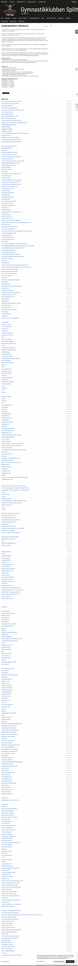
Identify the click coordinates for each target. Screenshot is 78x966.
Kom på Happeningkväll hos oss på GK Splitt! (10, 868)
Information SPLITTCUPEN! (7, 859)
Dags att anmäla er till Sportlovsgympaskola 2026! (11, 173)
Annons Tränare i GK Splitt (7, 653)
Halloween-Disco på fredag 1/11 (8, 290)
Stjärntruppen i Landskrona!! (7, 834)
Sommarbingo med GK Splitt (7, 335)
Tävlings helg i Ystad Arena (7, 447)
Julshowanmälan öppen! (6, 313)
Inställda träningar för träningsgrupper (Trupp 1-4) (11, 592)
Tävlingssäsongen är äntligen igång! (9, 836)
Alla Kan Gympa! (5, 171)
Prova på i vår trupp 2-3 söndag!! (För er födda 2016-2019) (13, 160)
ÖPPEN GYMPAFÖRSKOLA (7, 555)
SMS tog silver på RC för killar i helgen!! (9, 817)
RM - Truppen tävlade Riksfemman (8, 747)
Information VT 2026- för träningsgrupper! (10, 186)
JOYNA (3, 366)
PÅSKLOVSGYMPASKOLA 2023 (7, 422)
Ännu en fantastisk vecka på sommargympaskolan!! (11, 929)
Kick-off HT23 (4, 409)
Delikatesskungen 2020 (6, 551)
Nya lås (3, 651)
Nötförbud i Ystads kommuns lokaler (9, 917)
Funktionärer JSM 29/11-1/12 (7, 645)
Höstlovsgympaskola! (6, 558)
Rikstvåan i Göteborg (6, 615)
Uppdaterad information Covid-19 (8, 581)
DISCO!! (3, 386)
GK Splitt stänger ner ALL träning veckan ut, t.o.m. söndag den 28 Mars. (15, 490)
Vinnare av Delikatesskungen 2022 (8, 437)
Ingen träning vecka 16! (6, 696)
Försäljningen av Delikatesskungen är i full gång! (11, 303)
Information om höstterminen (7, 333)
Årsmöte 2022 (4, 456)
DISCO (3, 337)
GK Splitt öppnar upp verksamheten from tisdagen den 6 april (14, 485)
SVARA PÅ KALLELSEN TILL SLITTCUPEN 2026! (11, 137)
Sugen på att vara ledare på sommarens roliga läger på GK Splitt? (14, 122)
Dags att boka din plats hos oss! (8, 188)
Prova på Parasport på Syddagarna (8, 347)
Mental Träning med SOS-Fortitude (8, 296)
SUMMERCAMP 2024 (6, 352)
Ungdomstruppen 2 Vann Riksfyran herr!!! (10, 751)
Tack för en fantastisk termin (7, 377)
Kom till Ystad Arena (5, 655)
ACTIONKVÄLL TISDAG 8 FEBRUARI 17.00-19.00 (11, 458)
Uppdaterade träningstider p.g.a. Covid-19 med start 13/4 (13, 589)
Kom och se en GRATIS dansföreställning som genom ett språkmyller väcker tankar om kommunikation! (22, 914)
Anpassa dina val (40, 961)
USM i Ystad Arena (5, 770)
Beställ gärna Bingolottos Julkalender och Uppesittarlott (13, 443)
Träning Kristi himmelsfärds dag (8, 577)
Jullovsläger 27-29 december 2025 (8, 205)
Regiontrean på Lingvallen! (7, 687)
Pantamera (4, 553)
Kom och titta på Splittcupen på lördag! (9, 107)
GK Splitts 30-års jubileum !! (7, 925)
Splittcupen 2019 (5, 672)
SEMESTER (4, 475)
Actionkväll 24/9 (5, 316)
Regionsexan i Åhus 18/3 (6, 787)
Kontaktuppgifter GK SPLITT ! (7, 838)
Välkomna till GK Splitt (6, 719)
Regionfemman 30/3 (5, 700)
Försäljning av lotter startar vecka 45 (9, 294)
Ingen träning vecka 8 (6, 706)
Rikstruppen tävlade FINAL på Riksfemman (10, 674)
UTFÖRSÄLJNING (5, 322)
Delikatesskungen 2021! (6, 473)
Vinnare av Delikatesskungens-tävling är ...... (10, 808)
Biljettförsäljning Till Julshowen (8, 381)
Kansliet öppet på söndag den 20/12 (9, 522)
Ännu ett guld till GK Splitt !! (7, 855)
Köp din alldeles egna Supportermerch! (9, 146)
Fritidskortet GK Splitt (6, 190)
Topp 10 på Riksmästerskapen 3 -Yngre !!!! (10, 938)
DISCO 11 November (5, 439)
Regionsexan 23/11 (5, 621)
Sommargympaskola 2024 (7, 354)
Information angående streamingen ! (9, 825)
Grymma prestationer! (6, 224)
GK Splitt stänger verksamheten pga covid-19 (10, 594)
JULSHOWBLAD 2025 (6, 194)
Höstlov (3, 390)
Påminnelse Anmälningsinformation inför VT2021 (11, 519)
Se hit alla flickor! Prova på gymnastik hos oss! (11, 182)
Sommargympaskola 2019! (7, 691)
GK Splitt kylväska (5, 572)
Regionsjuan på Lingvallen (7, 685)
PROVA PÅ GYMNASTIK (6, 566)
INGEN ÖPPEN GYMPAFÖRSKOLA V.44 (9, 543)
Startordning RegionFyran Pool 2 (8, 237)
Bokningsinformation (6, 415)
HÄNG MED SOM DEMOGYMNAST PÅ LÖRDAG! (11, 163)
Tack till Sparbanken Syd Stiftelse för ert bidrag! (11, 254)
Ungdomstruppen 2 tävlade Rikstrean (9, 728)
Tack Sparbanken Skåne (6, 360)
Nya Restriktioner (5, 468)
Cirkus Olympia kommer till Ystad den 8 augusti (11, 842)
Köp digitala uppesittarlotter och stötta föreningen (11, 434)
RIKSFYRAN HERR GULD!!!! (7, 679)
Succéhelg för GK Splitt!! (6, 874)
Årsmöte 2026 (4, 150)
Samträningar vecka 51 (6, 199)
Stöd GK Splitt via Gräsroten (7, 579)
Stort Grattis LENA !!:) (6, 870)
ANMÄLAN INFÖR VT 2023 (7, 432)
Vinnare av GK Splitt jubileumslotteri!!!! (9, 891)
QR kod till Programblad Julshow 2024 (9, 273)
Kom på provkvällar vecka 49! (7, 203)
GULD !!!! (3, 857)
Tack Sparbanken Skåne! (6, 307)
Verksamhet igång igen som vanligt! (8, 165)
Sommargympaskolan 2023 (7, 413)
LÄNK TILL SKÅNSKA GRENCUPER (8, 951)
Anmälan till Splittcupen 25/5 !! (7, 866)
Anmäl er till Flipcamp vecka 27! (8, 114)
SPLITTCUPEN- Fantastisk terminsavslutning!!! (11, 936)
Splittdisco (4, 708)
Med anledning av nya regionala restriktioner (10, 536)
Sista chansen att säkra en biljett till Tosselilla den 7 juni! (13, 110)
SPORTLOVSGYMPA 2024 (6, 373)
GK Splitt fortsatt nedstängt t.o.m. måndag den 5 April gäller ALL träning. (16, 488)
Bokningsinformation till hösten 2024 (9, 343)
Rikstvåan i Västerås (5, 683)
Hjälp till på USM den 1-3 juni (7, 789)
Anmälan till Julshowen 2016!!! (7, 923)
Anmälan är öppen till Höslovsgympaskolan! (10, 318)
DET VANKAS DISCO (5, 420)
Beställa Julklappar (5, 524)
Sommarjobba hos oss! (6, 135)
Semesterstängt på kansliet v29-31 (8, 568)
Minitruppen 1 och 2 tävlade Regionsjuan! (10, 734)
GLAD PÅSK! (4, 861)
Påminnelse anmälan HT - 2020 (7, 564)
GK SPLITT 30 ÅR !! (5, 934)
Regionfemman (4, 738)
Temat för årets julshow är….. (7, 305)
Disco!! (3, 403)
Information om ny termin (6, 324)
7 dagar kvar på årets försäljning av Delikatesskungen (12, 445)
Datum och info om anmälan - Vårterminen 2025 (11, 279)
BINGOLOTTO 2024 (5, 288)
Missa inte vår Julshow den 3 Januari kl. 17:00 (11, 513)
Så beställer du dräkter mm (7, 759)
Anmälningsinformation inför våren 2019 (9, 725)
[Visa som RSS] (51, 26)
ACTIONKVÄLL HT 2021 (6, 471)
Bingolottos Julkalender (6, 396)
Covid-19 (3, 507)
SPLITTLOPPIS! (4, 798)
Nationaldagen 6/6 (5, 670)
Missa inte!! (4, 702)
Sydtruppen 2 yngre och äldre (7, 876)
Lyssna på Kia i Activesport (7, 742)
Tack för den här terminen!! (7, 889)
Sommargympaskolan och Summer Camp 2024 (11, 358)
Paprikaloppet (4, 677)
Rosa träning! (4, 953)
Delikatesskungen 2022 (6, 441)
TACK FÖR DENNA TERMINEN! (7, 341)
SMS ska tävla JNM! (5, 819)
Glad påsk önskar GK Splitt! (7, 356)
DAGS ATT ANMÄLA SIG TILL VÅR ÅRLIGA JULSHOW (12, 638)
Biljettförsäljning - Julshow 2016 (8, 906)
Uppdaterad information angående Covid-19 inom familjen (13, 528)
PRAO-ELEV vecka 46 (6, 214)
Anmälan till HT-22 (5, 451)
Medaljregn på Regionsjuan (7, 636)
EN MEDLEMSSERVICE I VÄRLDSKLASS (15, 26)
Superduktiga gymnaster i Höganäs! (9, 872)
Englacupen (4, 711)
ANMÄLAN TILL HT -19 (6, 681)
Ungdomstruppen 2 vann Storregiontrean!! (10, 749)
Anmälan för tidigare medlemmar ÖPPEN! (9, 271)
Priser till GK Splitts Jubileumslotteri (9, 893)
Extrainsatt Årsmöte (5, 262)
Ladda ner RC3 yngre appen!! (7, 827)
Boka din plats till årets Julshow (8, 753)
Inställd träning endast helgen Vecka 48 (9, 632)
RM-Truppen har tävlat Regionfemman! (9, 783)
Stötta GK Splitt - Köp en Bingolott (8, 613)
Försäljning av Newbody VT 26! (8, 158)
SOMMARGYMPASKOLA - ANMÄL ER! (9, 124)
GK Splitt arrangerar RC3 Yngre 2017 (9, 829)
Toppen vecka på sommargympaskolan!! (9, 931)
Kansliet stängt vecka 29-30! (7, 844)
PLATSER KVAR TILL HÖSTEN (7, 764)
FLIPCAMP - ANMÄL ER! (6, 127)
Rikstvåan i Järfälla (5, 768)
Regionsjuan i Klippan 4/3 (7, 791)
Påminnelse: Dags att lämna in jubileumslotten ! (11, 895)
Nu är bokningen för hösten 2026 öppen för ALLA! (11, 101)
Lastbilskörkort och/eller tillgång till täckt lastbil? (11, 910)
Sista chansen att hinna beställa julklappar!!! (10, 912)
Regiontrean (4, 628)
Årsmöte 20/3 (4, 364)
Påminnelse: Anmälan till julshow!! (8, 921)
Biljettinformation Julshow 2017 (8, 812)
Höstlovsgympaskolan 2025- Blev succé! (9, 226)
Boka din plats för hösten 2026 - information (10, 103)
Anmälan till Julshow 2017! (7, 840)
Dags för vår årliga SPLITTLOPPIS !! (8, 927)
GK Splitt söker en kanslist (7, 454)
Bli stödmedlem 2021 (6, 494)
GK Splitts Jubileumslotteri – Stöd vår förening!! (11, 904)
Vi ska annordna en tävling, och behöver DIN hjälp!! (11, 955)
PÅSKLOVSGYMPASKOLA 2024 (7, 362)
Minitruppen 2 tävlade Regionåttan (8, 736)
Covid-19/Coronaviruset (6, 596)
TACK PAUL (4, 509)
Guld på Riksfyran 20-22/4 (7, 776)
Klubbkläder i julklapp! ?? (7, 209)
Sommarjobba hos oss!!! (6, 694)
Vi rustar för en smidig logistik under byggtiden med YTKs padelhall (15, 477)
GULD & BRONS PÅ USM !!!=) (7, 846)
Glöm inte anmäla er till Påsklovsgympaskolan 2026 (11, 141)
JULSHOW (4, 392)
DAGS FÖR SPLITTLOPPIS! (7, 717)
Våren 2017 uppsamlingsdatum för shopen (10, 885)
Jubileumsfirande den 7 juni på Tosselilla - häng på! (12, 120)
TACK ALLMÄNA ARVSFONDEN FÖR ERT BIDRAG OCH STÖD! (13, 248)
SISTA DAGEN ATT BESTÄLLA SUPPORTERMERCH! (11, 139)
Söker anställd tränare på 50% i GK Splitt (9, 152)
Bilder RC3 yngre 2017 (6, 823)
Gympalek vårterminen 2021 (7, 498)
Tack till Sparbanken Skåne (7, 326)
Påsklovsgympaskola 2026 (7, 148)
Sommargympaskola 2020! (7, 585)
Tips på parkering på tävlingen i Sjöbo (9, 233)
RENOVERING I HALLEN (6, 657)
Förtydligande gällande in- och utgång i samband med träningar (14, 500)
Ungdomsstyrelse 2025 (6, 284)
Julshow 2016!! (4, 897)
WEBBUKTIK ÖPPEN (5, 464)
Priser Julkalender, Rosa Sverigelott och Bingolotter (12, 286)
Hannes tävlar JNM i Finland (7, 781)
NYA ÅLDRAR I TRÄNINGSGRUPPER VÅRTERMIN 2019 (12, 723)
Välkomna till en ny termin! (7, 371)
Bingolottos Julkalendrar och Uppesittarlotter (11, 532)
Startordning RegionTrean (7, 235)
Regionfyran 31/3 (5, 698)
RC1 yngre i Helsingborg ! (7, 832)
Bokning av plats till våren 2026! (8, 192)
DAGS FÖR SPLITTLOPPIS (7, 649)
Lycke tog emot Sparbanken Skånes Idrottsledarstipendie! (13, 256)
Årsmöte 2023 (4, 426)
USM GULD (4, 345)
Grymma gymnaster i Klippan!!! (7, 944)
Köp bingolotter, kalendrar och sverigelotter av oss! (12, 211)
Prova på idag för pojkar (6, 175)
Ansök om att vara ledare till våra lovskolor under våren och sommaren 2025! (16, 267)
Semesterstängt (5, 330)
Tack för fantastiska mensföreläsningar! (9, 309)
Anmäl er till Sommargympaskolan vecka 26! (10, 116)
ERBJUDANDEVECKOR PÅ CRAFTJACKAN (9, 640)
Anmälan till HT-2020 (5, 575)
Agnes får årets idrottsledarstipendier (9, 349)
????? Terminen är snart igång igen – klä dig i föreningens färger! (14, 243)
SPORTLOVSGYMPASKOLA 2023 (8, 428)
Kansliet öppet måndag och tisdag (8, 515)
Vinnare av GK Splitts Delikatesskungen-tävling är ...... (12, 900)
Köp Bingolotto (5, 806)
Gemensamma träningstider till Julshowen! (10, 919)
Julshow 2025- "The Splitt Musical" (8, 228)
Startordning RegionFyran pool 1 (8, 239)
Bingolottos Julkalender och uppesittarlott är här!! (11, 462)
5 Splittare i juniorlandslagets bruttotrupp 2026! (11, 156)
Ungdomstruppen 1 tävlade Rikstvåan (9, 732)
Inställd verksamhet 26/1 (6, 167)
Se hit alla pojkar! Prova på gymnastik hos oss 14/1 (12, 184)
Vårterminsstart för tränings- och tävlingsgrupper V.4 (12, 502)
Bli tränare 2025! (5, 282)
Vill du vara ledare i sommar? (7, 112)
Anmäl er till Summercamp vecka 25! (9, 118)
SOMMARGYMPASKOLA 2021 (7, 479)
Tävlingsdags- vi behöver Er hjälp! (8, 946)
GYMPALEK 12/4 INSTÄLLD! (7, 131)
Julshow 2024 (4, 277)
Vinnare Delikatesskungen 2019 (8, 626)
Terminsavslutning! (5, 902)
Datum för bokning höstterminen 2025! (9, 250)
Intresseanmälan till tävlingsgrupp (8, 530)
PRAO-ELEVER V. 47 (5, 207)
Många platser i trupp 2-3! (7, 169)
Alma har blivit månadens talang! (8, 740)
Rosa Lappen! (4, 260)
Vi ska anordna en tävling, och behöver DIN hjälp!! (11, 887)
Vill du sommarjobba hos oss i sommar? (9, 154)
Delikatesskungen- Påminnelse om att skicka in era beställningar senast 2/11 (16, 222)
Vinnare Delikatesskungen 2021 (8, 460)
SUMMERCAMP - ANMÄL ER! (7, 129)
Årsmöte (3, 492)
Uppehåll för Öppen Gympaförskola (8, 539)
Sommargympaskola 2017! (7, 863)
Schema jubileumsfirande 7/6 (7, 105)
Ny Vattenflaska (5, 583)
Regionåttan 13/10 (5, 634)
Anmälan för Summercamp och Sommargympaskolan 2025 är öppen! (15, 265)
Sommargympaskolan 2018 (7, 778)
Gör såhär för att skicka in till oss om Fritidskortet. (11, 180)
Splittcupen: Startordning (7, 851)
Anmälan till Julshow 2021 (7, 466)
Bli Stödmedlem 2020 (6, 611)
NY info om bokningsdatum (7, 339)
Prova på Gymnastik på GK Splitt (8, 668)
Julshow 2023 (4, 388)
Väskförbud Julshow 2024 (7, 275)
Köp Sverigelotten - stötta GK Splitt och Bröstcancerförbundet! (14, 449)
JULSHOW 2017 (5, 804)
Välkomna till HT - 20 (6, 562)
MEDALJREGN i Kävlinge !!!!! (7, 942)
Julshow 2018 (4, 721)
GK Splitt (4, 2)
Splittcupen (4, 849)
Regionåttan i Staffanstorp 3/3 (7, 793)
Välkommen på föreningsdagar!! (8, 810)
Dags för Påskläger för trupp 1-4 (8, 598)
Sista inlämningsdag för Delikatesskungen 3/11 (11, 292)
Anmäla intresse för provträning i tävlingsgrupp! (11, 587)
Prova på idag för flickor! (6, 177)
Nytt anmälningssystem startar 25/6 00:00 (10, 766)
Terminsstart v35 (5, 411)
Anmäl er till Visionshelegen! (7, 258)
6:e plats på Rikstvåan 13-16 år (7, 218)
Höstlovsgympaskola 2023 (7, 405)
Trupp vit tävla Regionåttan (7, 704)
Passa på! (3, 643)
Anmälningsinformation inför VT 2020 (9, 623)
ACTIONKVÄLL (4, 606)
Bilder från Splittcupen (6, 774)
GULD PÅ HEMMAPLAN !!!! (7, 821)
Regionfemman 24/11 (6, 619)
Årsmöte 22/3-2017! (5, 878)
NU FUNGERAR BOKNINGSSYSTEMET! (9, 662)
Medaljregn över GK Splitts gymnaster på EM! (10, 745)
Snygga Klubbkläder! (6, 299)
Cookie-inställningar (5, 961)
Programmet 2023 (5, 379)
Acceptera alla (70, 961)
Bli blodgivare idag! (5, 424)
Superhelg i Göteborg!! (6, 940)
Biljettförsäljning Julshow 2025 (8, 197)
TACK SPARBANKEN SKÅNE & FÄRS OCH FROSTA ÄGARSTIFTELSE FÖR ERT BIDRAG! (18, 245)
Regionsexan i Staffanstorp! (7, 689)
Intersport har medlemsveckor (7, 757)
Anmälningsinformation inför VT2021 (9, 526)
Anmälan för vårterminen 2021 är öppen (9, 517)
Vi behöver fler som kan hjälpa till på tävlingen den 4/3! (12, 880)
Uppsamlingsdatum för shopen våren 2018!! (10, 800)
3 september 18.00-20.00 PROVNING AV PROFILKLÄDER (12, 761)
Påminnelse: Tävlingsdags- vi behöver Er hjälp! (11, 883)
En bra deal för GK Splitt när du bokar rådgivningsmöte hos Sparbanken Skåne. (17, 231)
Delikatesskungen (5, 301)
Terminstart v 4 (4, 375)
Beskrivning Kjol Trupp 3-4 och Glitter (9, 201)
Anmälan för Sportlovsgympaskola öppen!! (10, 269)
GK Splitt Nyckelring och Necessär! (8, 252)
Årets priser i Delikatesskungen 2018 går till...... (11, 730)
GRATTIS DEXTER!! (5, 664)
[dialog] (55, 958)
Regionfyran (4, 630)
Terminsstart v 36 (5, 328)
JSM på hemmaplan (5, 617)
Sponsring (4, 398)
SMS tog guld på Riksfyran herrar (8, 772)
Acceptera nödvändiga (59, 961)
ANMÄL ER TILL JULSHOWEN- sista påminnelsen (11, 220)
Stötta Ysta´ (4, 496)
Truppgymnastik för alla (6, 560)
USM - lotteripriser (5, 785)
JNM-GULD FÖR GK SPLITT (7, 216)
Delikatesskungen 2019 (6, 647)
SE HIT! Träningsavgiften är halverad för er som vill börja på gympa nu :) (16, 133)
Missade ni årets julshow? (7, 505)
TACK (3, 541)
